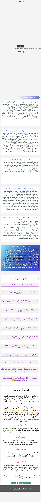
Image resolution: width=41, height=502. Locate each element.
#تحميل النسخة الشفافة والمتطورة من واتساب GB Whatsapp (19, 292)
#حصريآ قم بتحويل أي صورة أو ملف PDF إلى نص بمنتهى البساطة (19, 310)
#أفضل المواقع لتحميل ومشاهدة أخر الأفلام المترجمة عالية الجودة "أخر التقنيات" (19, 370)
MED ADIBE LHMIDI (22, 489)
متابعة (20, 46)
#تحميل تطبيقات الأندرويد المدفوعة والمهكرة (19, 284)
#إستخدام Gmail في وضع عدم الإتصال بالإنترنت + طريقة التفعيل (19, 328)
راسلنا (13, 483)
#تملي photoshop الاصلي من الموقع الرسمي (19, 362)
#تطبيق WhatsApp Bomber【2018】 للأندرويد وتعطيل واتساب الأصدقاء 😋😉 (19, 379)
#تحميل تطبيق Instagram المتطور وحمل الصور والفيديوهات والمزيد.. (19, 301)
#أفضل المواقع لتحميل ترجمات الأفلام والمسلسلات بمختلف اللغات (19, 337)
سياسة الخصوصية (25, 483)
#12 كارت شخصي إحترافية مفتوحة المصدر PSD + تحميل (19, 354)
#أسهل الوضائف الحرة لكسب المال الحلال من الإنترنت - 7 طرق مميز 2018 (19, 319)
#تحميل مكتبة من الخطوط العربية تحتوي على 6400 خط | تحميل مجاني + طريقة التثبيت (19, 346)
